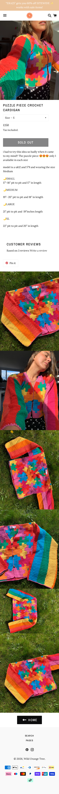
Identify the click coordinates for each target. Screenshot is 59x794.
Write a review (38, 250)
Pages (29, 740)
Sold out (26, 142)
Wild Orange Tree (34, 758)
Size (7, 117)
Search (29, 735)
